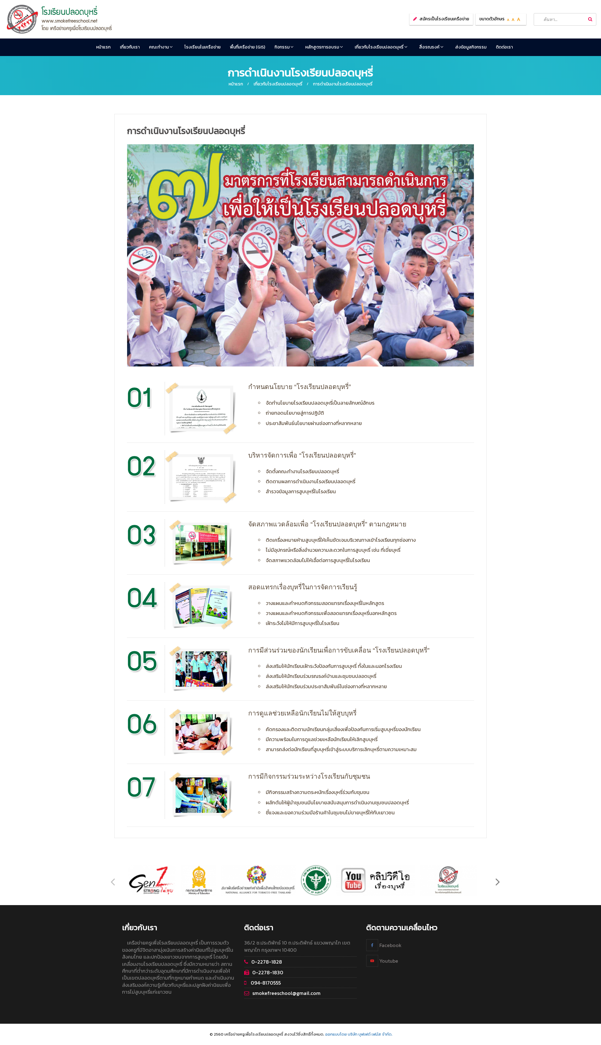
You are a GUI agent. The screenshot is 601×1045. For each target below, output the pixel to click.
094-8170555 (265, 982)
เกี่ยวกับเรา (130, 47)
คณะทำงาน (159, 47)
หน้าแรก (103, 47)
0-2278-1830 (267, 972)
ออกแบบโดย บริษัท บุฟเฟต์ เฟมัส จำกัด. (359, 1034)
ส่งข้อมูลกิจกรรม (470, 47)
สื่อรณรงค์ (429, 47)
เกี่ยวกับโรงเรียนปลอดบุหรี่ (379, 47)
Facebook (390, 945)
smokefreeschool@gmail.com (286, 993)
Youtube (388, 961)
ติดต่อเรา (504, 47)
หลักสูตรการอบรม (322, 47)
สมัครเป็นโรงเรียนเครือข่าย (444, 19)
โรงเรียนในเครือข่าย (202, 47)
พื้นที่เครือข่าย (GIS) (247, 47)
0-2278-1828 (266, 962)
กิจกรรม (282, 47)
